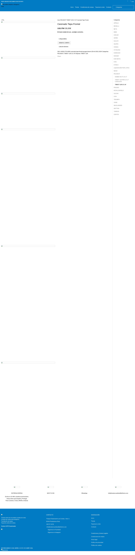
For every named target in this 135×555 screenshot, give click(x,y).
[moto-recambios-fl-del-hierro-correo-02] (118, 489)
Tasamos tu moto (96, 524)
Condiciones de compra (97, 536)
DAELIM (116, 35)
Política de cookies (96, 545)
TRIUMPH (117, 99)
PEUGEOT (63, 20)
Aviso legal (94, 539)
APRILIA (116, 23)
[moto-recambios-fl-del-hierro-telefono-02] (51, 489)
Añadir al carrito (64, 42)
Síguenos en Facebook (54, 529)
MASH (115, 71)
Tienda (93, 521)
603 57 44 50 (50, 524)
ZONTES (116, 114)
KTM (115, 62)
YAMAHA (116, 111)
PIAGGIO (116, 87)
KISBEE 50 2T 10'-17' (121, 76)
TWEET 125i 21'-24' (71, 20)
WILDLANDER (118, 105)
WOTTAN (116, 108)
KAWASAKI (117, 53)
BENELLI (116, 26)
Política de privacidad (97, 542)
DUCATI (116, 41)
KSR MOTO (117, 59)
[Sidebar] (1, 553)
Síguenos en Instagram (54, 532)
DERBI (116, 38)
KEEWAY (116, 56)
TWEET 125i (84, 53)
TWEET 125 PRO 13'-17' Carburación (122, 80)
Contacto (93, 527)
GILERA (116, 44)
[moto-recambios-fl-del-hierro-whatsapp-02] (84, 489)
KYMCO (116, 65)
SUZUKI (116, 93)
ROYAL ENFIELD (119, 90)
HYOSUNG (117, 50)
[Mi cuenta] (124, 1)
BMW (115, 32)
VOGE (115, 102)
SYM (115, 96)
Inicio (58, 20)
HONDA (116, 47)
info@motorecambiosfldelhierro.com (56, 527)
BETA (115, 29)
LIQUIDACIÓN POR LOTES (121, 68)
